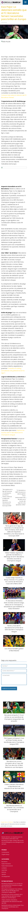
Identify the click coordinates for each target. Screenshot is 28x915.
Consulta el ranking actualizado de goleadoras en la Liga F (12, 370)
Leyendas (4, 870)
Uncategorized (6, 876)
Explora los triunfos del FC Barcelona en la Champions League (12, 432)
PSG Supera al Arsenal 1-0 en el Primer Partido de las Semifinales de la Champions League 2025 (12, 890)
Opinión (4, 874)
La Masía (4, 868)
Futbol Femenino (6, 864)
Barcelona (4, 861)
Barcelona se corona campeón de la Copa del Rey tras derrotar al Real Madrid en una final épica (12, 896)
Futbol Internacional (7, 866)
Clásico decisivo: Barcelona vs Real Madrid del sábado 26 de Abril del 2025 (12, 901)
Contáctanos (5, 852)
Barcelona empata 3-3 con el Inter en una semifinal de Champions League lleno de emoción (12, 885)
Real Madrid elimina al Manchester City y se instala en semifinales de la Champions (13, 906)
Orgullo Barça (5, 854)
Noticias (4, 872)
